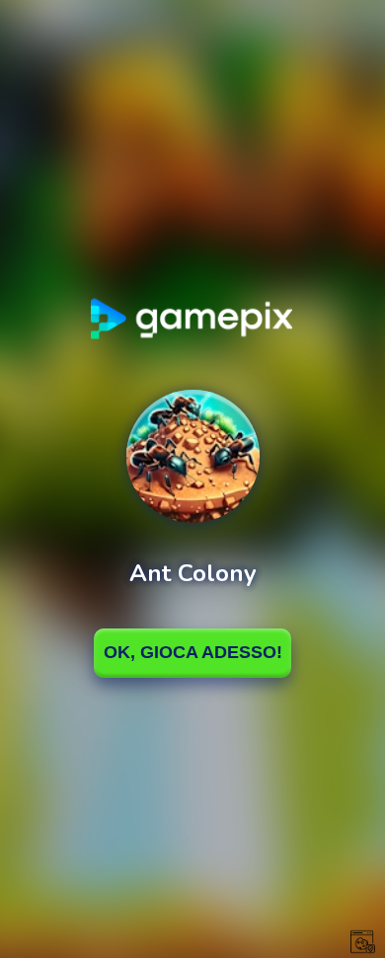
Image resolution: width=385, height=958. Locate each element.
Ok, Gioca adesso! (193, 652)
